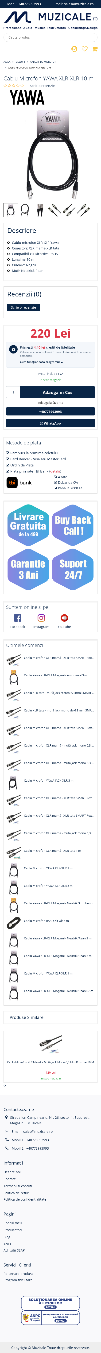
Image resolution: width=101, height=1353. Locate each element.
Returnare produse (19, 1273)
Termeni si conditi (18, 1186)
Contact (10, 1179)
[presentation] (4, 1085)
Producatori (13, 1230)
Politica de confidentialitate (25, 1199)
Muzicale (39, 1347)
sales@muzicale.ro (79, 4)
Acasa (7, 61)
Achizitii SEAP (14, 1250)
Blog (7, 1237)
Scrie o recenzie (42, 85)
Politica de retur (16, 1193)
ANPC (8, 1244)
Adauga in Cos (57, 392)
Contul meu (13, 1223)
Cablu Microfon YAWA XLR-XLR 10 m (29, 67)
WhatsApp (52, 423)
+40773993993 (29, 4)
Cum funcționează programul (41, 362)
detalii (55, 471)
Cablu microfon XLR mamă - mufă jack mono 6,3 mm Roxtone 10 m (50, 1062)
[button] (50, 1303)
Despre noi (12, 1172)
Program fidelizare (18, 1280)
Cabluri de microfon (43, 61)
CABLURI (20, 61)
